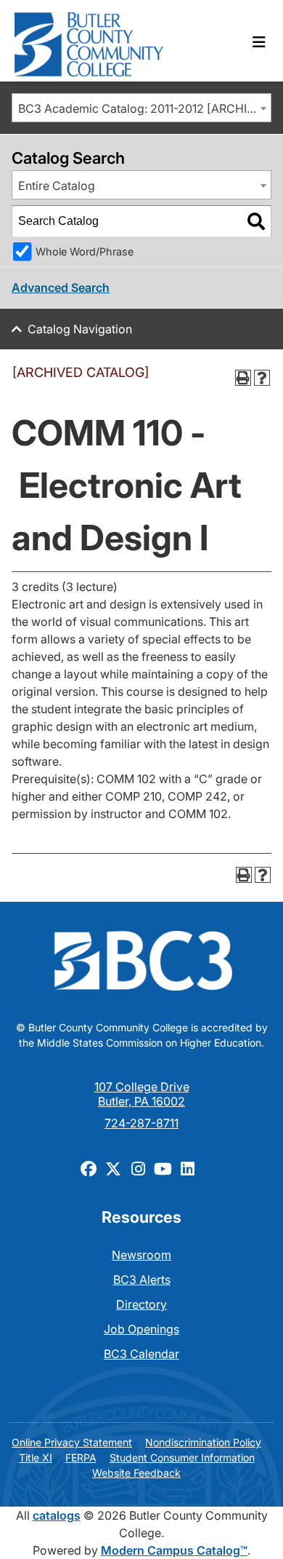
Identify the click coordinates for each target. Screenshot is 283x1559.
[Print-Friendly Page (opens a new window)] (243, 378)
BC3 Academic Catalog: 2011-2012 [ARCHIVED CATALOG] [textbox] (144, 108)
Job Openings (141, 1329)
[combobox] (141, 107)
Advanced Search (61, 287)
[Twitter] (113, 1168)
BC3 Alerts (142, 1279)
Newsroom (141, 1254)
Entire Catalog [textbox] (56, 185)
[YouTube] (162, 1168)
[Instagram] (138, 1168)
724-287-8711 (141, 1123)
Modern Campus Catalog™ (174, 1550)
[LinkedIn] (187, 1168)
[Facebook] (88, 1168)
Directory (141, 1304)
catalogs (57, 1515)
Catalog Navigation (80, 329)
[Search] (256, 221)
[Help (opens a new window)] (262, 378)
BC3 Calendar (141, 1353)
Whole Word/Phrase (85, 251)
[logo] (89, 41)
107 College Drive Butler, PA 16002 (141, 1093)
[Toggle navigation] (259, 42)
